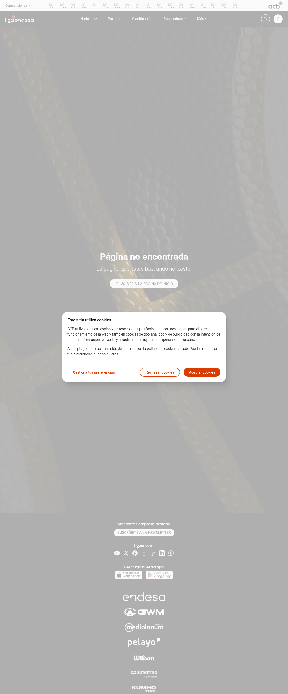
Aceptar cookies (202, 372)
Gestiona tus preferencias (94, 372)
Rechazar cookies (160, 372)
